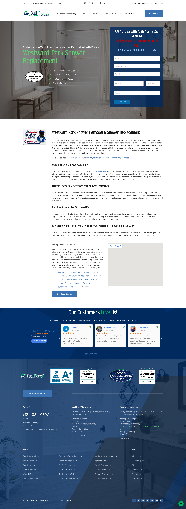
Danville (68, 279)
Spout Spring (88, 283)
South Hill (76, 276)
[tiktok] (97, 3)
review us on (38, 340)
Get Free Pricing (121, 102)
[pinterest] (93, 3)
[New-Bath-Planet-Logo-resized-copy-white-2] (32, 374)
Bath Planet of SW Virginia (43, 331)
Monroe (95, 272)
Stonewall (69, 283)
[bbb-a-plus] (62, 369)
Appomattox (86, 276)
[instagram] (89, 3)
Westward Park (100, 171)
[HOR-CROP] (36, 11)
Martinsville (71, 272)
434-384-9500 (77, 158)
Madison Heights (84, 272)
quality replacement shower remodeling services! (108, 158)
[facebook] (81, 3)
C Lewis (73, 327)
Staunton (78, 283)
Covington (97, 276)
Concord (60, 279)
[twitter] (85, 3)
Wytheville (85, 279)
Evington (76, 279)
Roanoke (60, 276)
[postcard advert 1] (34, 130)
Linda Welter (142, 327)
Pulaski (68, 276)
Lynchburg (60, 272)
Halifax (71, 287)
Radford (94, 279)
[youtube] (100, 3)
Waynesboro (61, 287)
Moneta (78, 287)
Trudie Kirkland (109, 327)
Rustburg (60, 283)
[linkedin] (104, 3)
